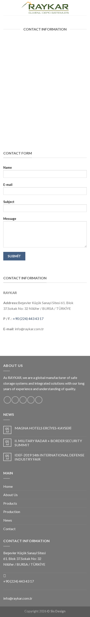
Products (10, 503)
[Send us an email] (31, 400)
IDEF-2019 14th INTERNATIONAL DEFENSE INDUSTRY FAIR (49, 457)
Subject (8, 202)
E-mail (7, 185)
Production (11, 511)
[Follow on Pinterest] (38, 400)
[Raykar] (45, 8)
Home (8, 486)
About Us (10, 495)
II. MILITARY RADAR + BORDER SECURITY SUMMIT (48, 443)
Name (7, 167)
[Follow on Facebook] (78, 8)
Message (9, 219)
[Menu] (6, 7)
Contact (9, 529)
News (7, 520)
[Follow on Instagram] (84, 8)
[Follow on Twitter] (23, 400)
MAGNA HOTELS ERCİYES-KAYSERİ (43, 428)
